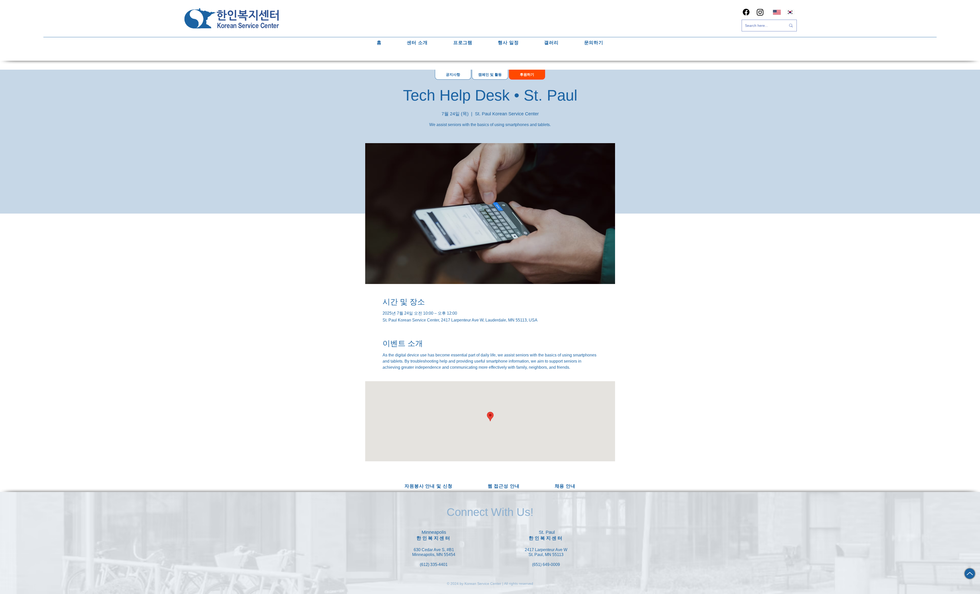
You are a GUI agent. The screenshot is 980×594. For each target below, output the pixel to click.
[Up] (970, 573)
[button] (417, 42)
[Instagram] (760, 12)
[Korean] (790, 12)
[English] (776, 12)
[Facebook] (746, 12)
